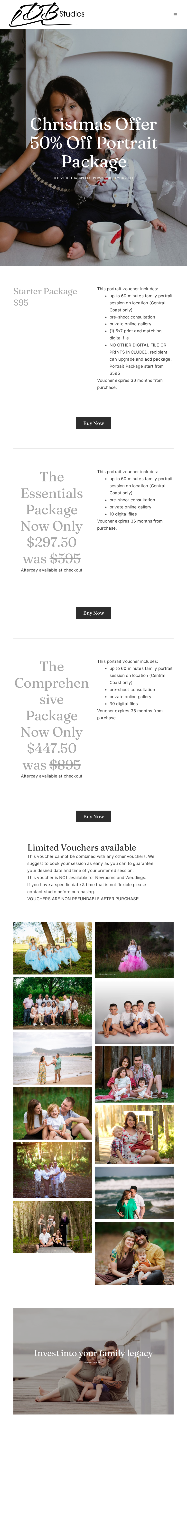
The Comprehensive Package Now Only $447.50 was (51, 715)
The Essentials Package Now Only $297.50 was (53, 517)
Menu (174, 15)
